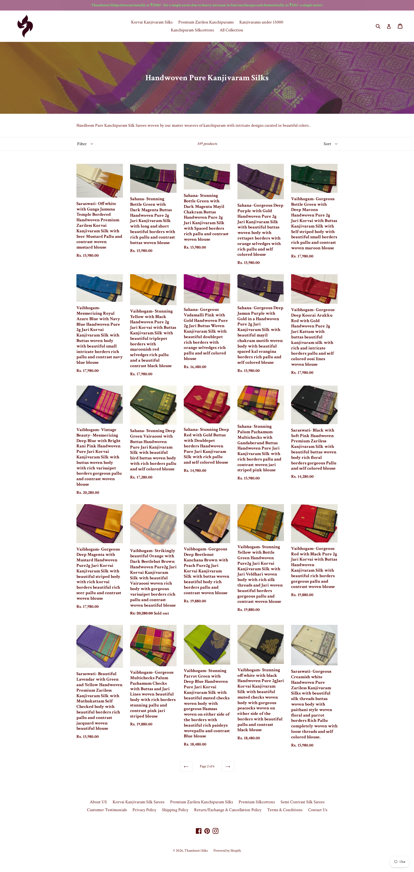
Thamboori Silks (196, 850)
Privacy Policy (144, 810)
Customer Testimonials (107, 810)
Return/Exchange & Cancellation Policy (227, 810)
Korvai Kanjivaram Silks (151, 22)
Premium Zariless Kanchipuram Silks (201, 802)
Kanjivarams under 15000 (261, 22)
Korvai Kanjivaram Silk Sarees (138, 802)
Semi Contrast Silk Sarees (302, 802)
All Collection (231, 30)
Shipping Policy (175, 810)
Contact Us (317, 810)
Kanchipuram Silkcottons (192, 30)
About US (98, 802)
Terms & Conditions (284, 810)
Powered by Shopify (227, 850)
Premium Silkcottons (257, 802)
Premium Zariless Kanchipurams (206, 22)
